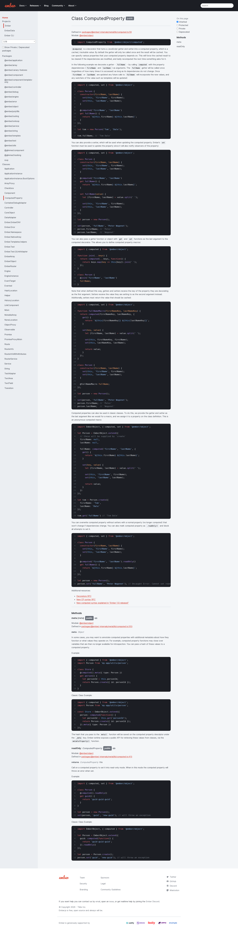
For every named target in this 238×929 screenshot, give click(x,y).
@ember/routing (11, 116)
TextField (8, 383)
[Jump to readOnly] (114, 748)
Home (5, 17)
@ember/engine (11, 96)
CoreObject (9, 212)
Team (82, 877)
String (7, 368)
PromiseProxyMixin (13, 339)
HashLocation (10, 290)
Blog (46, 5)
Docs (22, 5)
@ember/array (10, 65)
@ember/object (11, 106)
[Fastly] (152, 924)
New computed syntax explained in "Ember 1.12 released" (102, 603)
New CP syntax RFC (85, 599)
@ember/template (12, 135)
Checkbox (9, 188)
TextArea (8, 378)
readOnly (181, 46)
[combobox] (19, 41)
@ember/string (11, 131)
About (71, 5)
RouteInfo (9, 349)
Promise (8, 334)
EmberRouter (10, 266)
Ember (8, 25)
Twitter (173, 877)
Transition (8, 388)
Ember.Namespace (12, 232)
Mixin (6, 310)
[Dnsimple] (173, 924)
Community (57, 5)
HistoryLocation (11, 300)
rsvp (6, 160)
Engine (7, 271)
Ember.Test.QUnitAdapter (16, 251)
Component (9, 193)
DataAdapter (10, 217)
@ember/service (11, 126)
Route (7, 344)
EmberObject (10, 261)
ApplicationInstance (13, 173)
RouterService (10, 359)
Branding (84, 889)
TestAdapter (10, 373)
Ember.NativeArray (12, 237)
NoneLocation (10, 320)
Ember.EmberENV (12, 222)
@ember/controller (12, 87)
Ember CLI (9, 35)
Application (9, 168)
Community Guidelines (111, 889)
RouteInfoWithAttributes (15, 354)
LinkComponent (11, 305)
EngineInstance (11, 276)
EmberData (9, 30)
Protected (183, 25)
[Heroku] (141, 924)
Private (181, 28)
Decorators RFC (83, 596)
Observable (9, 329)
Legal (103, 883)
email (98, 901)
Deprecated (184, 32)
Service (7, 363)
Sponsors (105, 877)
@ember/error (10, 101)
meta (179, 42)
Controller (8, 207)
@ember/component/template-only (18, 81)
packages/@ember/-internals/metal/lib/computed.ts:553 (106, 626)
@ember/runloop (11, 121)
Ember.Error (9, 227)
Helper (7, 295)
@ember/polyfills (11, 111)
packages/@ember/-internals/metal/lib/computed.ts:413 (106, 756)
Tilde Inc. (81, 907)
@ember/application (13, 60)
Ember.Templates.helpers (15, 242)
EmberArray (9, 256)
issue (111, 901)
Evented (8, 285)
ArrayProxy (9, 183)
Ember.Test (9, 246)
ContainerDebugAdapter (15, 203)
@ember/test (10, 140)
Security (83, 883)
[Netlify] (130, 924)
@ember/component (13, 75)
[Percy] (162, 924)
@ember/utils (10, 145)
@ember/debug (11, 92)
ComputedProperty (13, 198)
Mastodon (174, 890)
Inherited (182, 22)
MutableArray (10, 315)
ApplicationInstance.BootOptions (19, 178)
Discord (173, 886)
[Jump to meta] (96, 618)
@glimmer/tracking (12, 155)
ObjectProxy (10, 324)
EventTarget (10, 281)
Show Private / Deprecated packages (16, 49)
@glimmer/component (14, 150)
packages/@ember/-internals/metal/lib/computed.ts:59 (107, 32)
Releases (34, 5)
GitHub (173, 881)
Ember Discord (152, 901)
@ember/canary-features (15, 70)
